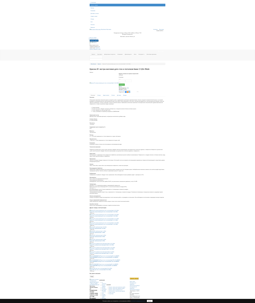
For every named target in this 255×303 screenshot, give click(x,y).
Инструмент (141, 54)
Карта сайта (132, 281)
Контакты (93, 24)
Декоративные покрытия (109, 54)
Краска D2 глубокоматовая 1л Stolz (97, 232)
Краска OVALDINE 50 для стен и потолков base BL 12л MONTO (103, 265)
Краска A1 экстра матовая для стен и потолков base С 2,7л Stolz (104, 220)
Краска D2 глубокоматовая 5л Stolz (97, 240)
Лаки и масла (112, 292)
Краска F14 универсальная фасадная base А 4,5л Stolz (102, 244)
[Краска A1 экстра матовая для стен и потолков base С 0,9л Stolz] (104, 82)
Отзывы (92, 19)
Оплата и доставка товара (124, 90)
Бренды (92, 7)
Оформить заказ (96, 49)
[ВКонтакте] (126, 92)
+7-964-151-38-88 (92, 37)
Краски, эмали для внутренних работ (117, 287)
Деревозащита (128, 54)
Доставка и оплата (95, 13)
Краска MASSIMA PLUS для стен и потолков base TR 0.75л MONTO (104, 261)
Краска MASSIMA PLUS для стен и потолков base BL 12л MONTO (104, 257)
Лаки (135, 54)
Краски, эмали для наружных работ (117, 288)
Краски (93, 54)
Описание (93, 95)
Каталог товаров (94, 5)
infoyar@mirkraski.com (93, 39)
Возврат (125, 95)
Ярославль (161, 29)
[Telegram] (129, 92)
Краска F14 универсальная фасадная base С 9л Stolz (101, 253)
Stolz (128, 88)
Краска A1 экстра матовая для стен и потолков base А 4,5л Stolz (104, 211)
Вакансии (93, 27)
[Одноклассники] (127, 92)
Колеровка (93, 10)
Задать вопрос (106, 95)
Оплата (113, 95)
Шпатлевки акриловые (151, 54)
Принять (150, 301)
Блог (92, 21)
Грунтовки (99, 54)
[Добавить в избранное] (138, 91)
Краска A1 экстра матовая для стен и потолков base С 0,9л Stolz (104, 216)
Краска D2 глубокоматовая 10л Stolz (98, 228)
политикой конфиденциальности (138, 301)
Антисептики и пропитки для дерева (117, 291)
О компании (93, 2)
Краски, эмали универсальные (115, 289)
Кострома (155, 29)
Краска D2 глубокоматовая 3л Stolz (97, 236)
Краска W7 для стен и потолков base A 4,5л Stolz (100, 269)
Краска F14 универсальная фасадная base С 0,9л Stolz (102, 249)
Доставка (119, 95)
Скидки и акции (94, 16)
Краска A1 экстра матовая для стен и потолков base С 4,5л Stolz (104, 224)
